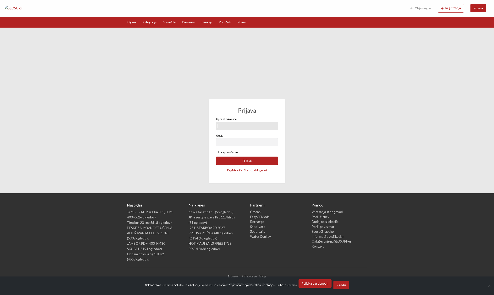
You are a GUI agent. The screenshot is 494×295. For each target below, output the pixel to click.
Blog (262, 276)
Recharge (257, 221)
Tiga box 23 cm (138, 223)
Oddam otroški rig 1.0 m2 (145, 254)
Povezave (188, 22)
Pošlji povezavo (323, 226)
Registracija (453, 8)
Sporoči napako (323, 231)
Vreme (242, 22)
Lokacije (206, 22)
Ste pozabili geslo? (255, 170)
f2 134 (193, 238)
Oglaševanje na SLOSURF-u (331, 241)
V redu (341, 285)
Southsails (257, 231)
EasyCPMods (260, 216)
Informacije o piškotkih (328, 236)
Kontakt (318, 246)
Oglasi (131, 22)
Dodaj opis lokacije (325, 221)
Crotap (255, 211)
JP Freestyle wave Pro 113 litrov (212, 217)
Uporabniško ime (226, 119)
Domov (233, 276)
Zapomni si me (229, 152)
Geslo (219, 135)
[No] (489, 286)
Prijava (478, 8)
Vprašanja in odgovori (327, 211)
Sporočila (169, 22)
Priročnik (225, 22)
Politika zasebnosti (315, 283)
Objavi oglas (422, 8)
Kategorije (149, 22)
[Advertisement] (247, 56)
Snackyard (257, 226)
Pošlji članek (320, 216)
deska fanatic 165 (201, 212)
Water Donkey (260, 236)
